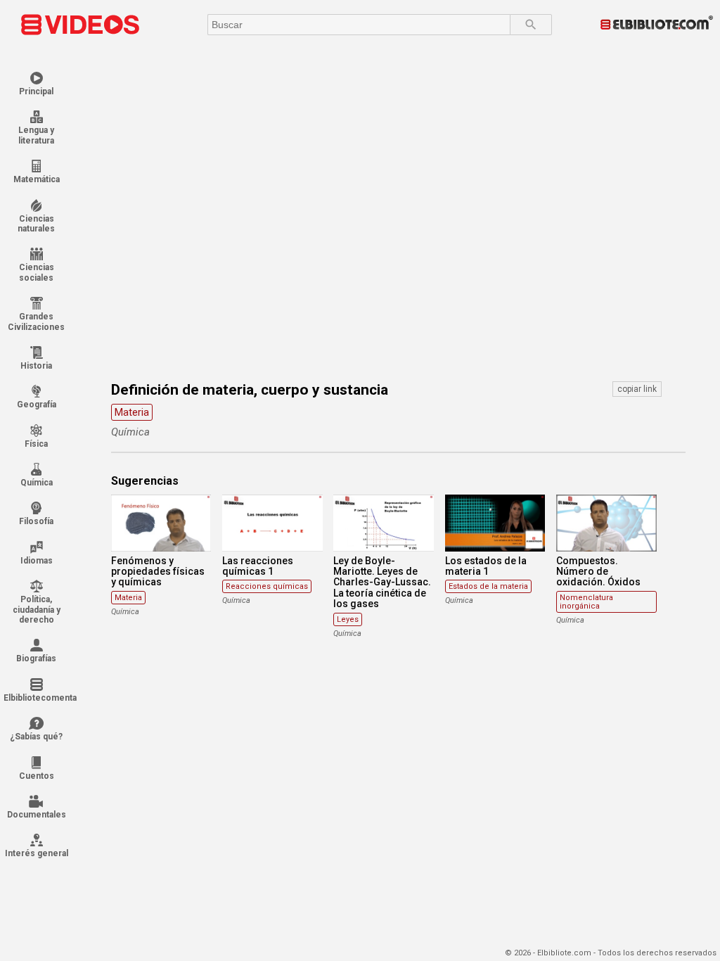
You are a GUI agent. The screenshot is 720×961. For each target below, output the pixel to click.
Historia (36, 366)
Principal (36, 91)
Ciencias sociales (36, 272)
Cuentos (36, 776)
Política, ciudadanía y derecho (36, 609)
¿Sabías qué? (36, 737)
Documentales (36, 815)
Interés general (36, 853)
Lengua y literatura (36, 135)
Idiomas (36, 561)
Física (36, 444)
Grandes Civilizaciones (36, 321)
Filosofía (36, 521)
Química (36, 483)
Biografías (36, 658)
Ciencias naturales (36, 224)
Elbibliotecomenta (36, 698)
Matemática (36, 179)
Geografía (36, 404)
